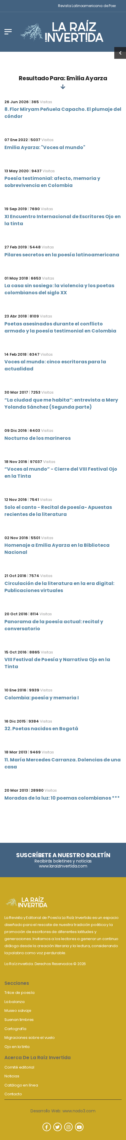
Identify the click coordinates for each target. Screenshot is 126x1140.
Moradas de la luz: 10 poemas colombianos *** (62, 798)
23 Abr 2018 (15, 316)
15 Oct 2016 (15, 652)
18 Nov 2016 (15, 461)
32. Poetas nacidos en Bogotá (41, 728)
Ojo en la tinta (17, 1046)
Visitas (41, 102)
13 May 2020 (16, 171)
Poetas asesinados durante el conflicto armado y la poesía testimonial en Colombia (60, 327)
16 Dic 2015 (15, 721)
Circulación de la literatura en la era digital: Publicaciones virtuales (59, 587)
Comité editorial (19, 1067)
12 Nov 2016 (15, 499)
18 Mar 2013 (15, 752)
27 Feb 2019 (15, 247)
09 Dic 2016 (15, 430)
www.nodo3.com (79, 1111)
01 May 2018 (16, 278)
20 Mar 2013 (16, 790)
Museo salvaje (17, 1010)
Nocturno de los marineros (37, 438)
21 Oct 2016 (15, 576)
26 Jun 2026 (16, 102)
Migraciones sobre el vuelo (29, 1037)
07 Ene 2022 (16, 140)
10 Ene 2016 (15, 690)
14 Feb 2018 (15, 354)
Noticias (11, 1076)
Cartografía (15, 1029)
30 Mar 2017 (16, 392)
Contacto (13, 1094)
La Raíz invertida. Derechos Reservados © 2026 (45, 963)
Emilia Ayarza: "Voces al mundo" (44, 147)
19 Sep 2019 (15, 209)
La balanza (14, 1001)
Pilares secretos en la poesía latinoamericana (61, 254)
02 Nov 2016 (16, 538)
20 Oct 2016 (16, 614)
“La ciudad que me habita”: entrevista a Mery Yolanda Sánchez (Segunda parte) (61, 403)
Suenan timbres (19, 1019)
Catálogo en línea (21, 1085)
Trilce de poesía (19, 992)
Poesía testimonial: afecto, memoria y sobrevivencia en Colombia (52, 182)
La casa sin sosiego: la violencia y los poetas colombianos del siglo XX (59, 289)
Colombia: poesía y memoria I (41, 697)
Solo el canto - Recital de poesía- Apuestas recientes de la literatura (58, 511)
